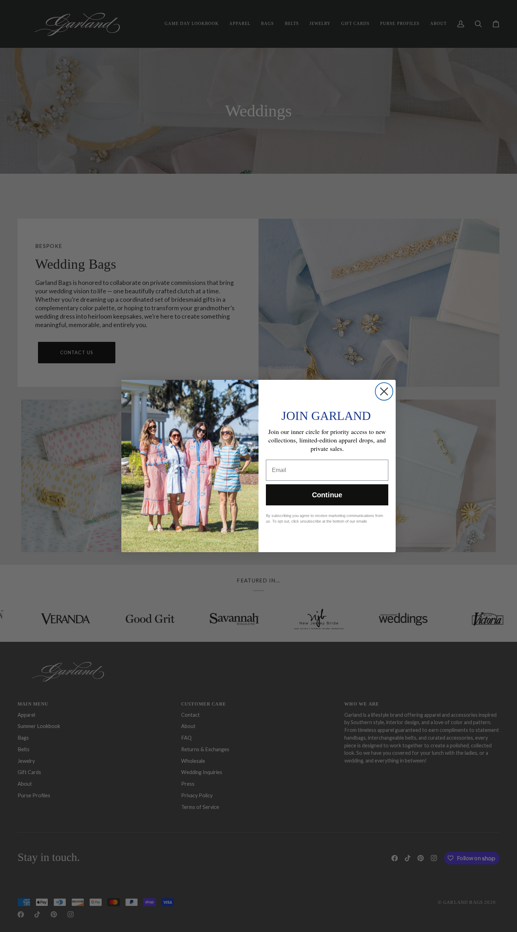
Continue (327, 495)
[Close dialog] (384, 391)
